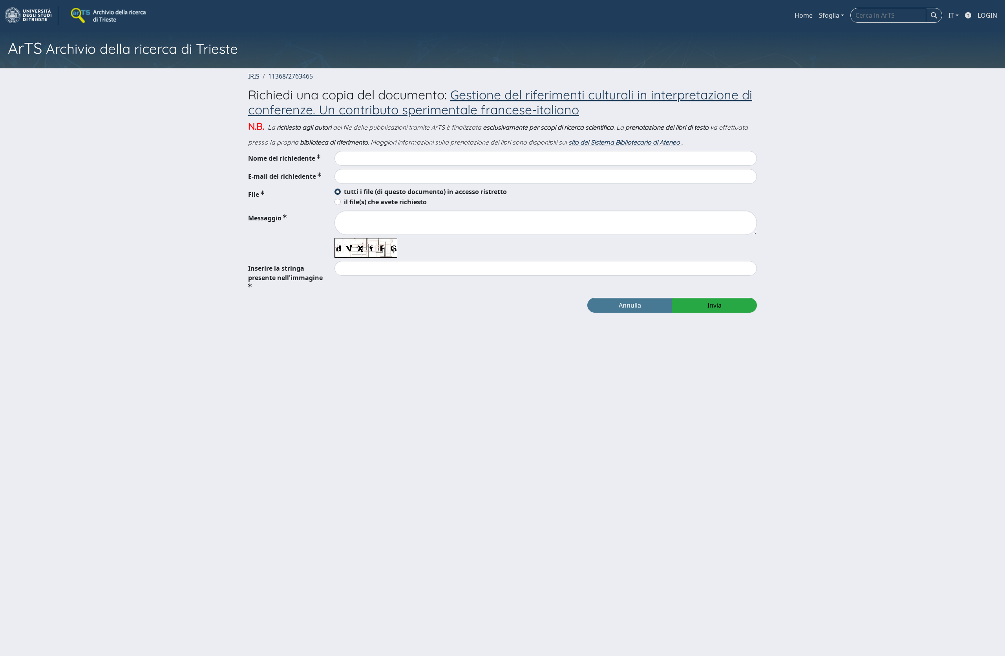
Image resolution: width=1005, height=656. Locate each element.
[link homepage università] (109, 15)
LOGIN (987, 15)
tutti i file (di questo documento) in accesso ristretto (425, 191)
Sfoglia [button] (829, 15)
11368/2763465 (290, 76)
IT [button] (951, 15)
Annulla (630, 305)
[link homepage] (31, 15)
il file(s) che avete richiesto (385, 202)
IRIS (253, 76)
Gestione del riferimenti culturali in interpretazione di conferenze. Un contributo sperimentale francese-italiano (500, 102)
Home (804, 15)
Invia (714, 305)
